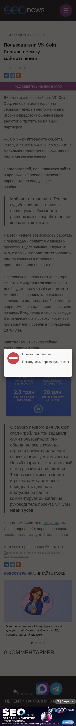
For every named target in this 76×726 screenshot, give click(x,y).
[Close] (72, 349)
